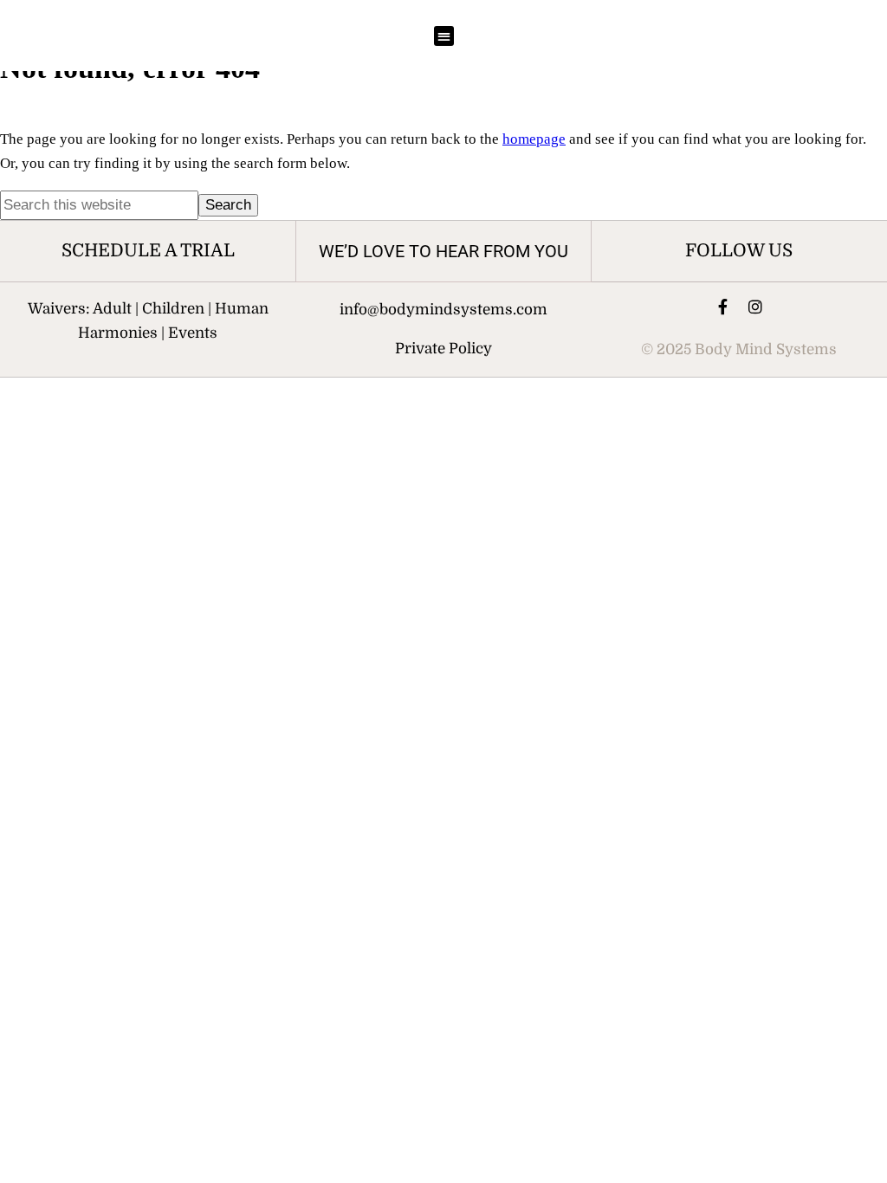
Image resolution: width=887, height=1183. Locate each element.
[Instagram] (755, 306)
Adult (112, 309)
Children (173, 309)
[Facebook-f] (722, 306)
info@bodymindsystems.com (443, 309)
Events (192, 333)
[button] (444, 36)
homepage (534, 139)
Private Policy (443, 348)
